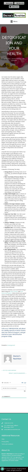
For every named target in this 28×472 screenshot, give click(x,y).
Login (24, 382)
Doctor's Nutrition (16, 58)
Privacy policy (5, 441)
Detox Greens (14, 291)
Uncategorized (11, 345)
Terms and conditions (7, 444)
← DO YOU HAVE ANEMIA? (9, 370)
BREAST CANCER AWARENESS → (17, 373)
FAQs (3, 439)
